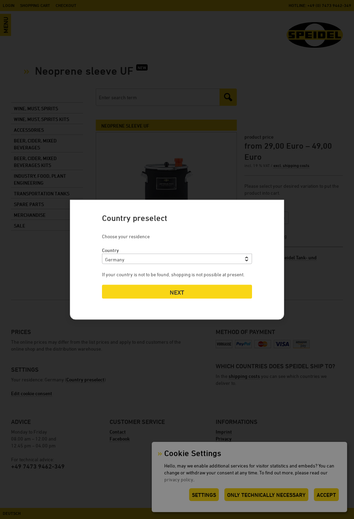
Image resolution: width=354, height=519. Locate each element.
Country (110, 250)
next (177, 292)
